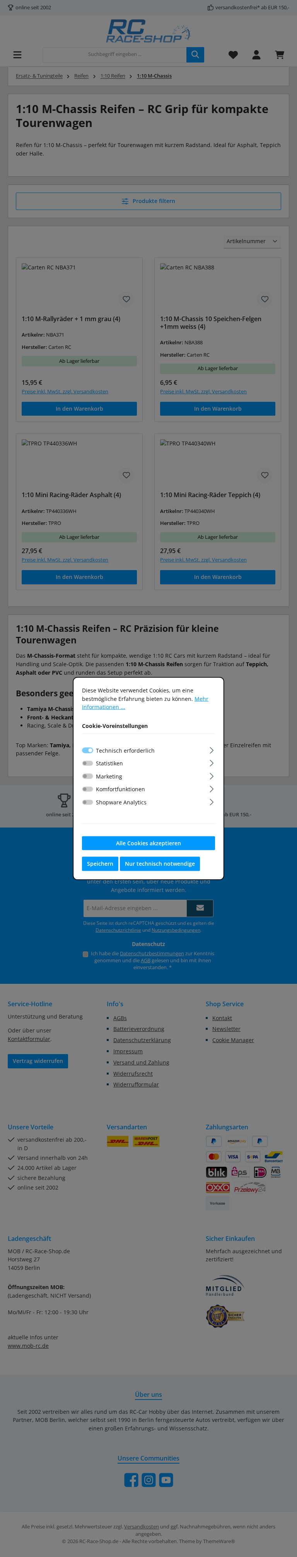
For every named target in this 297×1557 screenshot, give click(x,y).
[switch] (87, 763)
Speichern (100, 863)
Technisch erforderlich (125, 750)
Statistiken (109, 763)
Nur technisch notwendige (160, 863)
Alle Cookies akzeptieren (148, 842)
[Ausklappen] (211, 749)
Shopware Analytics (121, 802)
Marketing (109, 776)
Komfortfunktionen (120, 789)
